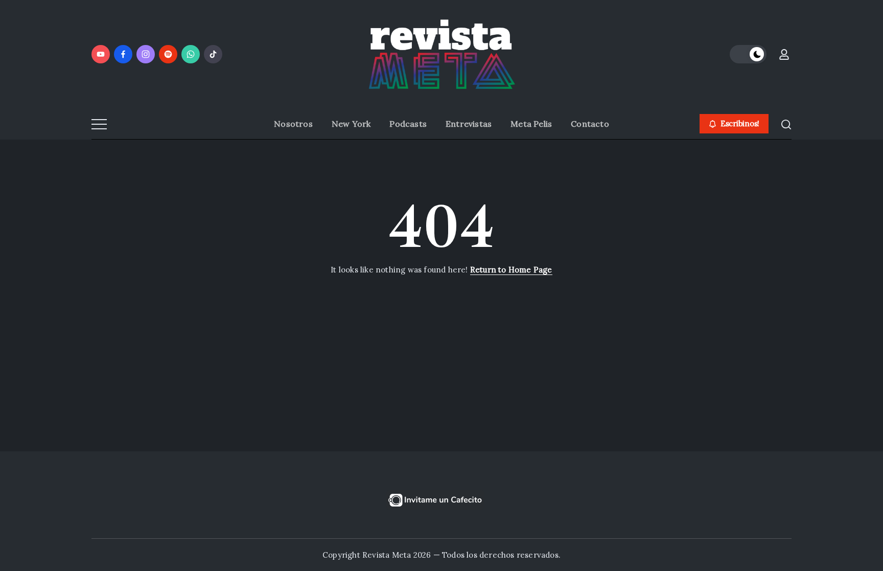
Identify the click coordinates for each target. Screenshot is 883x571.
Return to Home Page (511, 270)
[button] (748, 54)
